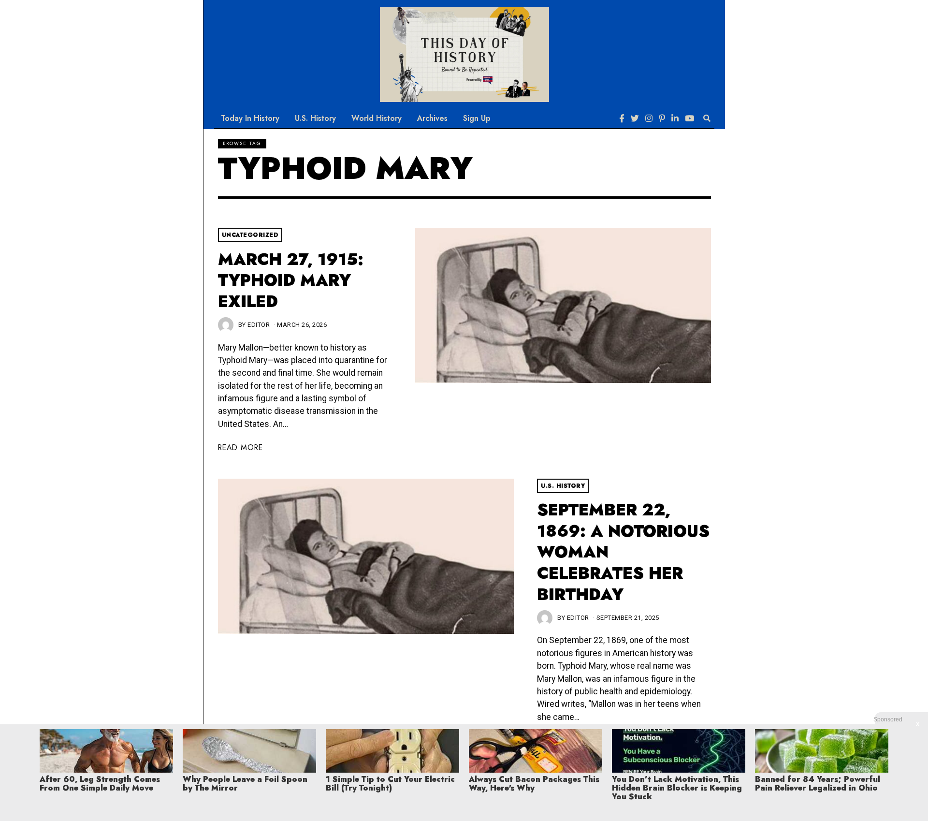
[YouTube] (689, 118)
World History (376, 118)
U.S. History (315, 118)
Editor (258, 324)
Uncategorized (250, 235)
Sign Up (477, 118)
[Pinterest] (661, 118)
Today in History (250, 118)
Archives (432, 118)
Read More (240, 447)
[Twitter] (634, 118)
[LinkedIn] (675, 118)
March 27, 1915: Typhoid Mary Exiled (290, 280)
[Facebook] (622, 118)
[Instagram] (649, 118)
